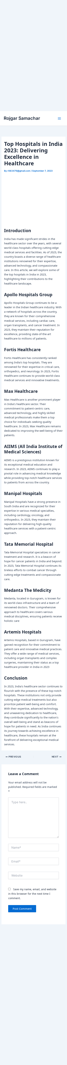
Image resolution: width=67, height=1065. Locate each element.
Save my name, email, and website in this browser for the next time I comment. (32, 893)
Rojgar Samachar (22, 118)
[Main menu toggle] (59, 118)
